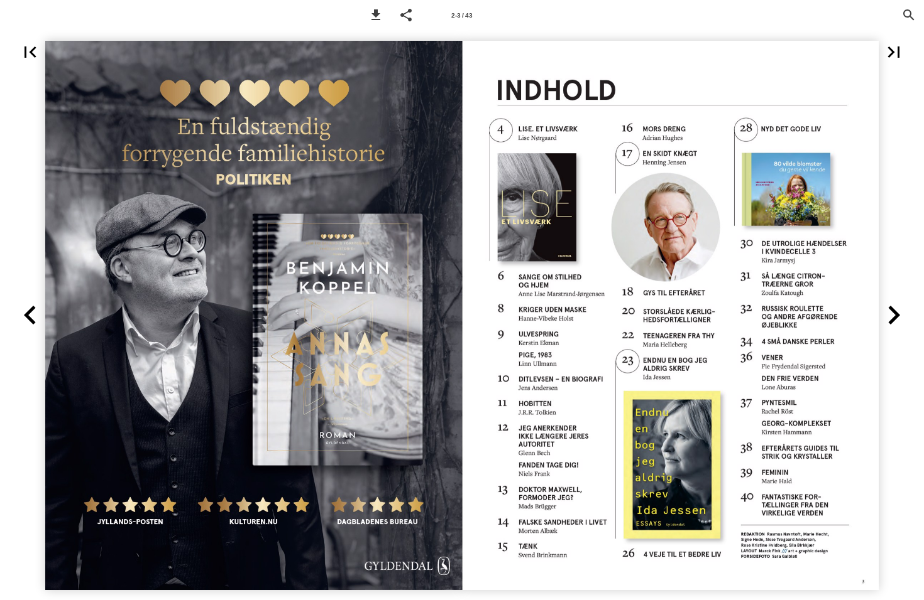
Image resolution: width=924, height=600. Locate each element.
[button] (376, 15)
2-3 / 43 (462, 15)
